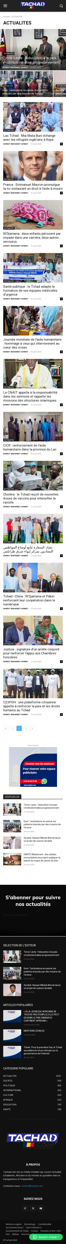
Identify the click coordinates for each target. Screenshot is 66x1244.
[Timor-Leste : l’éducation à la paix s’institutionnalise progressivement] (33, 49)
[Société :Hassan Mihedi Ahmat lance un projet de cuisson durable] (12, 842)
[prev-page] (6, 728)
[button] (46, 1237)
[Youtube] (41, 1208)
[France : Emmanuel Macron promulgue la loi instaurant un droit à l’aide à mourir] (33, 166)
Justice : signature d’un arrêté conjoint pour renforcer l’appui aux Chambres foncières (31, 653)
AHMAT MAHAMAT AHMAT (15, 144)
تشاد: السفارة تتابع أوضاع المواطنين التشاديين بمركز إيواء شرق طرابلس (28, 549)
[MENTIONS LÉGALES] (12, 1035)
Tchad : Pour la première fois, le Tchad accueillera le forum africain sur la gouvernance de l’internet (43, 1050)
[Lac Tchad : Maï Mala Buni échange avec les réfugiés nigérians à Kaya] (33, 117)
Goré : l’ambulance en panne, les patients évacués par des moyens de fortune (42, 824)
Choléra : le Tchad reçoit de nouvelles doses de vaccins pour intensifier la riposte (31, 498)
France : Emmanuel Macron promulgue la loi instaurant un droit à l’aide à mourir (33, 187)
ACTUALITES (8, 53)
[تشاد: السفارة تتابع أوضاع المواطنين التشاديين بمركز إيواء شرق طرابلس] (33, 528)
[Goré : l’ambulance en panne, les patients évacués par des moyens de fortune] (26, 84)
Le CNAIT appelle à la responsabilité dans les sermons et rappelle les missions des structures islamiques (30, 396)
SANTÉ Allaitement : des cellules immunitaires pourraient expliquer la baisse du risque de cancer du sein (42, 857)
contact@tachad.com (32, 1185)
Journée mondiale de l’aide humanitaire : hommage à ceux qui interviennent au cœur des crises (32, 343)
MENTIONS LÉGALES (34, 1030)
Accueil (6, 16)
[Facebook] (25, 1208)
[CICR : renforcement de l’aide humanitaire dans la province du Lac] (33, 426)
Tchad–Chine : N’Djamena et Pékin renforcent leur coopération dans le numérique (29, 600)
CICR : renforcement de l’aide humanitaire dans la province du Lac (30, 447)
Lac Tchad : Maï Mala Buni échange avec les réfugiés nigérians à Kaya (29, 138)
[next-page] (32, 728)
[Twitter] (33, 1208)
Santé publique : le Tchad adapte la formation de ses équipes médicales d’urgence (30, 290)
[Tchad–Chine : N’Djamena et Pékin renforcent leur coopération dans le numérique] (33, 577)
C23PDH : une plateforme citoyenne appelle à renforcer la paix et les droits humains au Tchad (31, 706)
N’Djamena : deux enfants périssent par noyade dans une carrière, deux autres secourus (32, 237)
